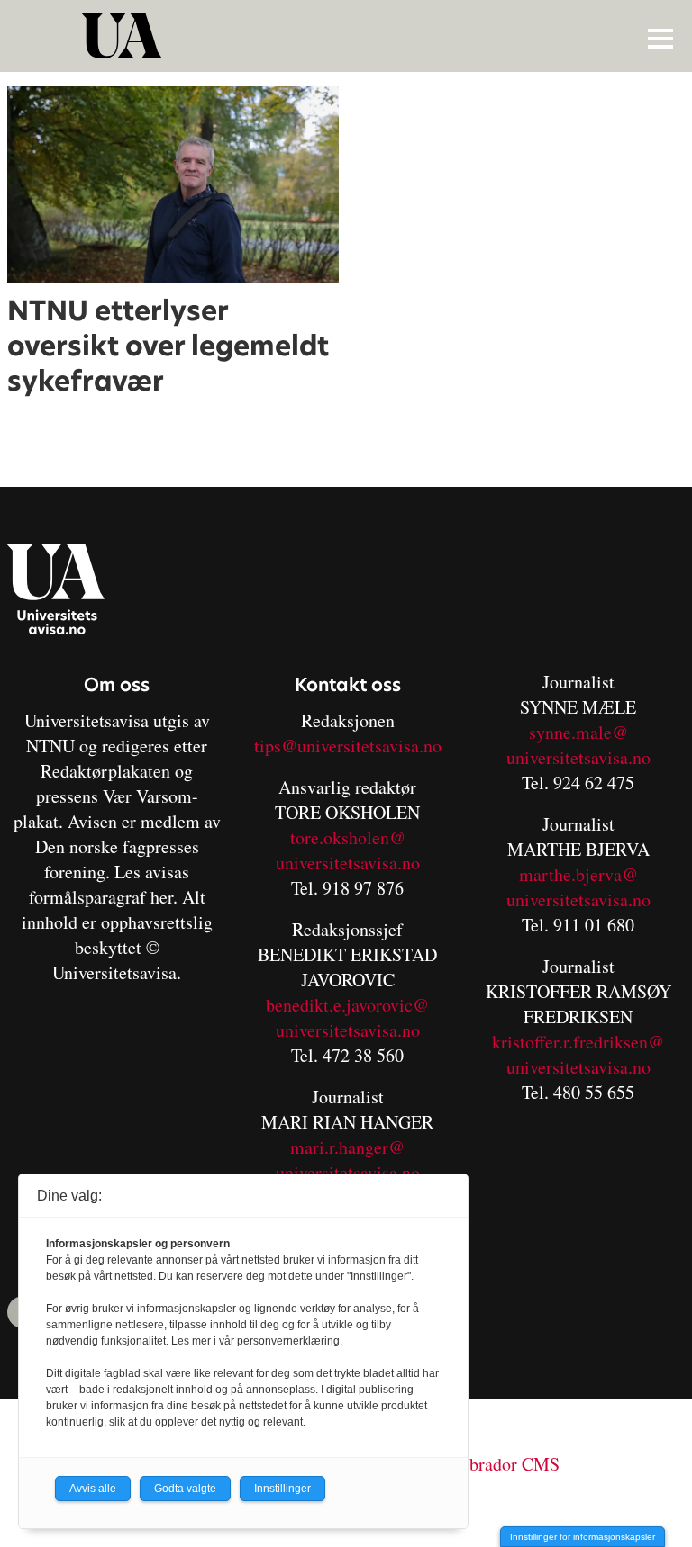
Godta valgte (185, 1488)
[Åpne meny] (660, 38)
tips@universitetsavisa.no (348, 745)
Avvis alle (92, 1488)
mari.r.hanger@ (347, 1147)
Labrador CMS (505, 1464)
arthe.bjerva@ (585, 874)
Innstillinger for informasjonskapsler (582, 1537)
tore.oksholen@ (347, 837)
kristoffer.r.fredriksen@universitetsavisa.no (578, 1054)
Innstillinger (282, 1488)
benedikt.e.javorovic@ (347, 1005)
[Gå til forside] (348, 35)
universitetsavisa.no (348, 862)
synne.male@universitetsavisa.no (578, 744)
